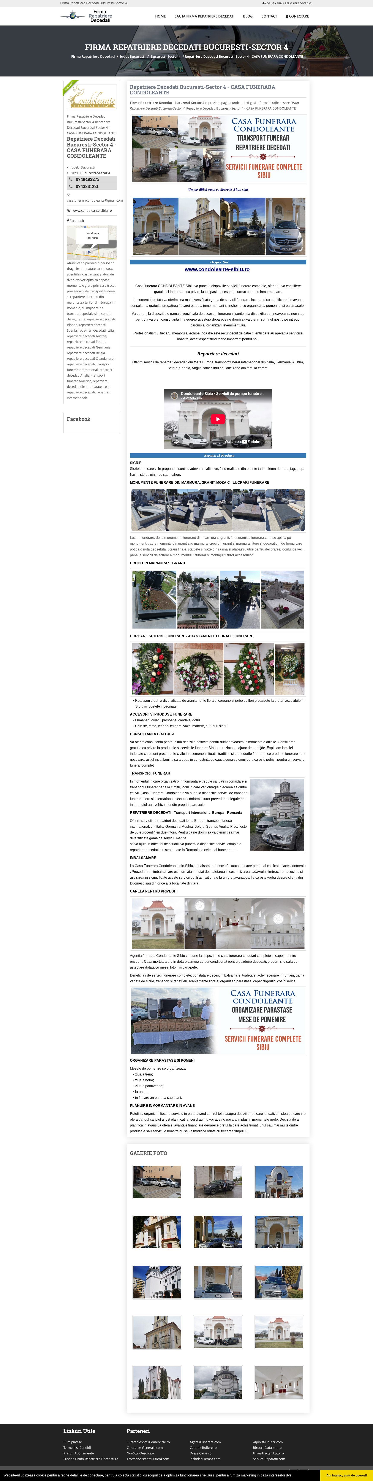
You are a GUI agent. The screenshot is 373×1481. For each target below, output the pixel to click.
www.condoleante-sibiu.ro (91, 210)
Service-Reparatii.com (269, 1459)
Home (160, 16)
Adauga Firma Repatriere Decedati (288, 3)
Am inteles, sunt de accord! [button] (346, 1475)
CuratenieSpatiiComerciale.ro (148, 1442)
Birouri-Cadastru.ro (267, 1447)
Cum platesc (72, 1442)
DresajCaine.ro (201, 1453)
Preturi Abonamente (78, 1453)
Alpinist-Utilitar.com (268, 1442)
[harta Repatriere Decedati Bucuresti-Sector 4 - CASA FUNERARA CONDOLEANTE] (92, 242)
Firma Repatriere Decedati (93, 56)
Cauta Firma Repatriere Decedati (204, 16)
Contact (269, 16)
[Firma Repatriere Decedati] (88, 15)
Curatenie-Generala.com (145, 1447)
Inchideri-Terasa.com (205, 1459)
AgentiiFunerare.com (205, 1442)
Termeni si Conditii (77, 1447)
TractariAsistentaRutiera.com (148, 1459)
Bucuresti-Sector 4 (166, 56)
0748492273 (88, 179)
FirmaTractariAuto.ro (268, 1453)
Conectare (298, 16)
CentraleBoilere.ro (203, 1447)
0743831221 (87, 186)
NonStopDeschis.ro (141, 1453)
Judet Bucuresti (132, 56)
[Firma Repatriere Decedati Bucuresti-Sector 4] (92, 96)
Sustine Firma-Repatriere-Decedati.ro (90, 1459)
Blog (248, 16)
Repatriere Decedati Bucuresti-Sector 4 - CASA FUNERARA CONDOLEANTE (202, 89)
